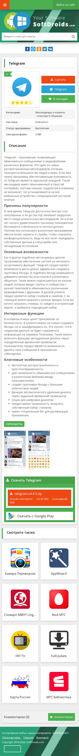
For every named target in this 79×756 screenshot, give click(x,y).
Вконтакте (42, 737)
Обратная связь (11, 737)
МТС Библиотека (58, 697)
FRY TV (20, 656)
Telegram (60, 89)
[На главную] (40, 21)
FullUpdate (59, 656)
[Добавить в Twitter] (44, 49)
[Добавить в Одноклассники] (39, 49)
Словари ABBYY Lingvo (20, 615)
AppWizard (59, 573)
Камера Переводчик (20, 573)
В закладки (60, 99)
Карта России (20, 697)
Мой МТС (59, 615)
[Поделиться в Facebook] (27, 49)
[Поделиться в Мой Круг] (33, 49)
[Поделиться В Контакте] (50, 49)
